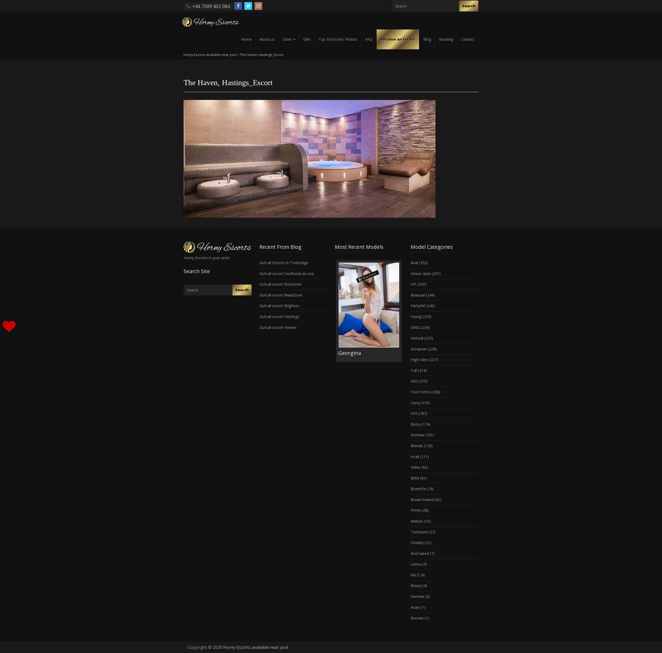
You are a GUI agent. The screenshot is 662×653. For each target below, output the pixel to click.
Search (469, 5)
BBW (415, 478)
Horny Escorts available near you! (255, 647)
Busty (415, 424)
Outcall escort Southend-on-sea (286, 273)
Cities (288, 39)
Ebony (416, 585)
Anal (414, 262)
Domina (417, 434)
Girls (307, 39)
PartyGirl (418, 305)
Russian (417, 617)
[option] (369, 311)
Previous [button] (334, 313)
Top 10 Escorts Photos (338, 39)
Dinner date (421, 273)
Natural (417, 338)
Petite (416, 510)
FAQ (368, 39)
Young (416, 316)
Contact (467, 39)
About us (267, 39)
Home (246, 39)
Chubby (417, 542)
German (417, 596)
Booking (446, 39)
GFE (414, 413)
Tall (414, 370)
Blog (427, 39)
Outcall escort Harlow (277, 327)
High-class (419, 359)
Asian (415, 607)
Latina (416, 564)
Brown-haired (422, 499)
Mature (417, 521)
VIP (413, 284)
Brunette (418, 488)
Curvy (415, 402)
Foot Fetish (420, 391)
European (419, 348)
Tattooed (419, 531)
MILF (415, 574)
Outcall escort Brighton (279, 305)
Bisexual (418, 295)
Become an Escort (397, 39)
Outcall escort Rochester (280, 284)
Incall (415, 456)
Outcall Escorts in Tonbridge (283, 262)
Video (415, 467)
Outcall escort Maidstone (281, 295)
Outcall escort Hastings (279, 316)
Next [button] (402, 313)
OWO (415, 327)
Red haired (420, 553)
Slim (414, 381)
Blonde (417, 445)
